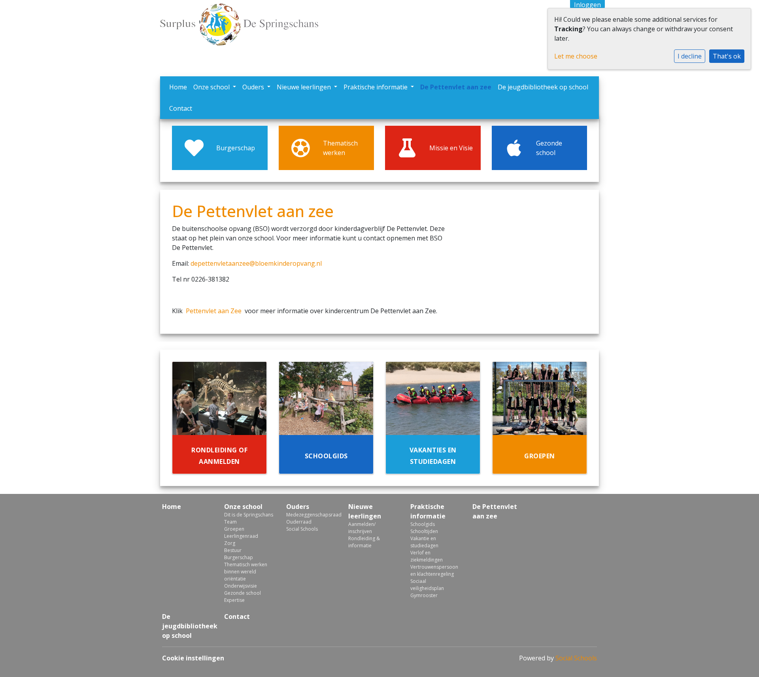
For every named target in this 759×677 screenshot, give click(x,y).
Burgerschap (238, 557)
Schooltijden (424, 531)
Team (230, 521)
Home (178, 87)
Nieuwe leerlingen (304, 87)
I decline (690, 56)
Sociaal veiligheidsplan (427, 585)
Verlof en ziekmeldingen (426, 556)
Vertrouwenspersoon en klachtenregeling (434, 570)
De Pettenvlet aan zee (455, 87)
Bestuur (233, 550)
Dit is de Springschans (248, 514)
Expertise (234, 600)
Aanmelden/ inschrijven (362, 528)
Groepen (234, 529)
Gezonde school (242, 593)
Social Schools (302, 529)
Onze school (212, 87)
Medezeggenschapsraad (311, 514)
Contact (180, 108)
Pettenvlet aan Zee (214, 310)
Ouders (254, 87)
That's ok (727, 56)
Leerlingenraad (241, 536)
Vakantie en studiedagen (424, 542)
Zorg (229, 543)
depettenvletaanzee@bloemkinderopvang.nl (256, 263)
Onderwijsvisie (240, 585)
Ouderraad (299, 521)
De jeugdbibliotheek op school (543, 87)
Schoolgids (422, 524)
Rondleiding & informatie (364, 542)
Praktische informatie (376, 87)
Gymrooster (424, 595)
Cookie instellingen (193, 658)
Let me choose (575, 56)
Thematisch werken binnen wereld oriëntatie (245, 571)
